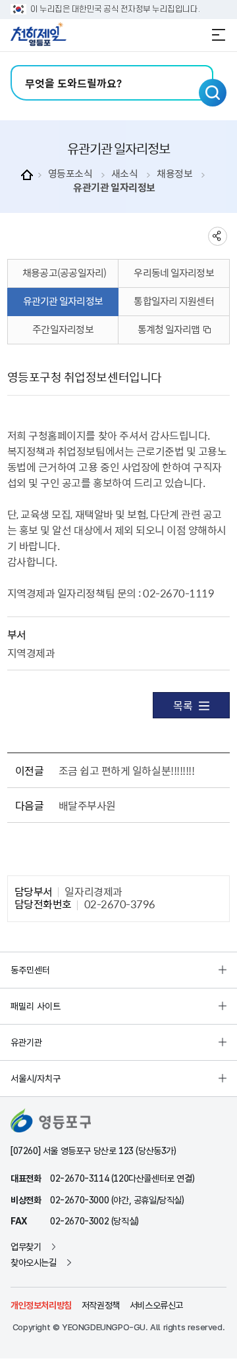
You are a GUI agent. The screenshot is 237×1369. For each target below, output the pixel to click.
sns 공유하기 (217, 236)
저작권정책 (101, 1305)
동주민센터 (30, 970)
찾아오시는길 (34, 1262)
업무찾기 (26, 1246)
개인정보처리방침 (41, 1305)
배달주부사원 (87, 805)
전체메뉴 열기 (218, 35)
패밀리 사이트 (36, 1006)
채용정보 (174, 174)
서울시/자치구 (36, 1078)
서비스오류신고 (156, 1305)
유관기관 (26, 1042)
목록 (182, 705)
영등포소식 (70, 174)
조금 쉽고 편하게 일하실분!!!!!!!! (126, 770)
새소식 (124, 174)
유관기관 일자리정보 (114, 188)
